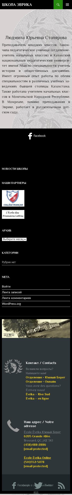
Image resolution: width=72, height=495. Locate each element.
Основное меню (67, 4)
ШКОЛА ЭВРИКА (17, 4)
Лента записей (12, 292)
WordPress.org (11, 303)
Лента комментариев (16, 298)
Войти (6, 286)
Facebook (39, 135)
